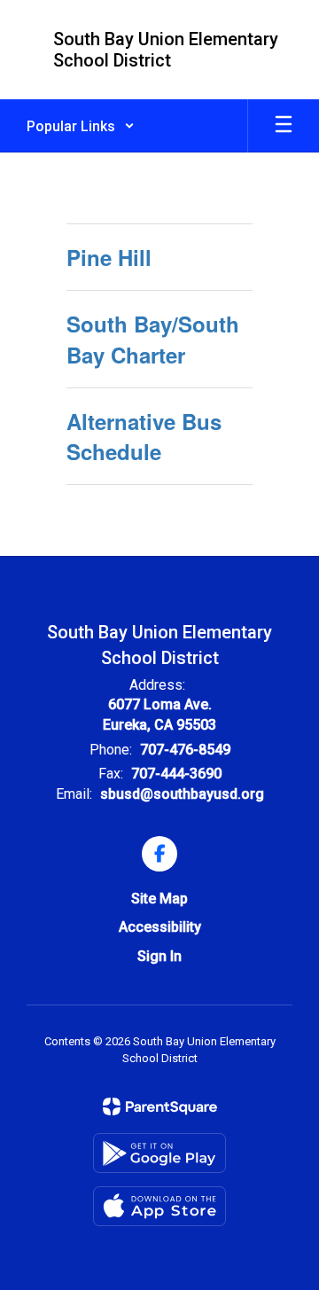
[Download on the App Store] (159, 1206)
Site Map (159, 898)
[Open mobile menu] (283, 125)
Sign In (159, 956)
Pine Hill (109, 257)
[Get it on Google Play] (159, 1153)
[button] (80, 125)
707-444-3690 (176, 773)
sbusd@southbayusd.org (182, 794)
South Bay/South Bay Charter (152, 339)
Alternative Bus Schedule (144, 436)
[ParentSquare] (160, 1106)
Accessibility (160, 927)
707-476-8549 (185, 749)
